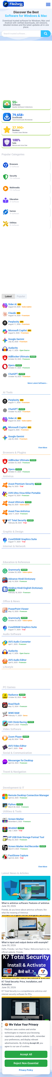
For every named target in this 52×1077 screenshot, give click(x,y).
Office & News (11, 601)
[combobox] (21, 33)
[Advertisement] (26, 69)
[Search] (46, 33)
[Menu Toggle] (48, 4)
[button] (37, 383)
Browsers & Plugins (14, 452)
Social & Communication (17, 752)
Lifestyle (8, 667)
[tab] (8, 296)
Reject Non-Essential (26, 1063)
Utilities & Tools (12, 811)
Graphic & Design (13, 531)
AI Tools (8, 392)
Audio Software (12, 634)
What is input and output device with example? (25, 942)
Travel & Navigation (14, 771)
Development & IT (13, 787)
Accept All (26, 1054)
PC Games (9, 687)
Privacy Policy (26, 1070)
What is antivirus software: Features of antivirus (25, 903)
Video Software (12, 729)
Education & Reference (16, 562)
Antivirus (8, 476)
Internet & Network (14, 546)
